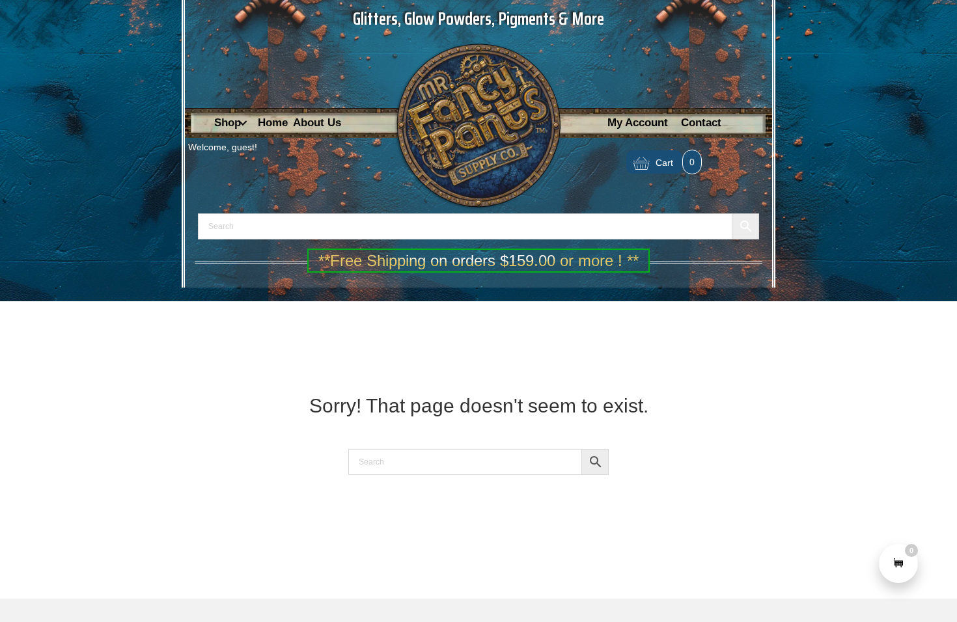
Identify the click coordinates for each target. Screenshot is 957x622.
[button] (243, 123)
